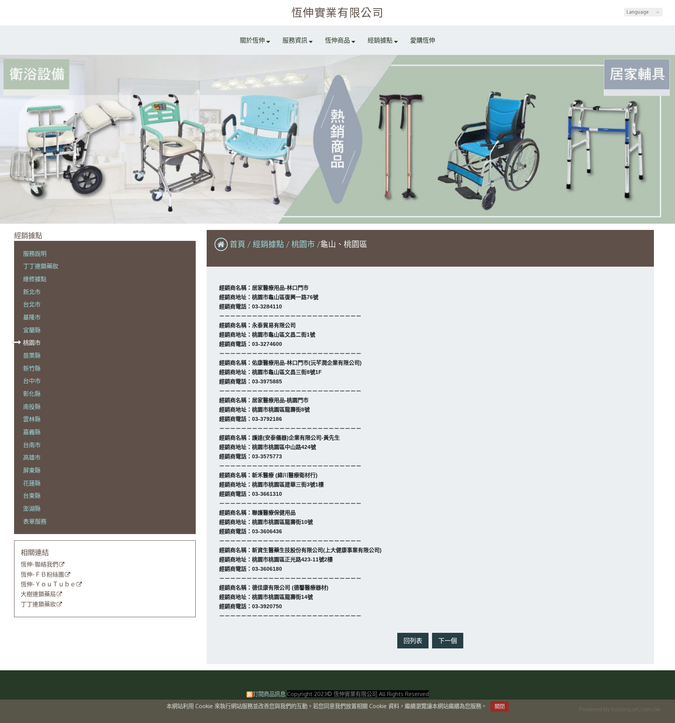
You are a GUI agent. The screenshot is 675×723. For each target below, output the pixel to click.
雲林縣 (32, 419)
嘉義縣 (32, 432)
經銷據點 (269, 244)
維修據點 (34, 279)
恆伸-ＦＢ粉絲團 (42, 574)
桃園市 (32, 342)
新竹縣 (32, 368)
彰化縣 (32, 393)
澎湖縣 (32, 508)
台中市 (32, 381)
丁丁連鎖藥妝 (40, 266)
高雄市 (32, 457)
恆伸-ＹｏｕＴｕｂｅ (48, 584)
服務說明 (34, 253)
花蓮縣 (32, 483)
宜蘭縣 (32, 330)
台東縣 (32, 495)
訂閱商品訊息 (269, 693)
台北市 (32, 304)
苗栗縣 (32, 355)
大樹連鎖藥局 (38, 594)
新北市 (32, 292)
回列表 (413, 641)
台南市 (32, 445)
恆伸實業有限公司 (337, 12)
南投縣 (32, 406)
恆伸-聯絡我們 (39, 564)
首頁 (237, 244)
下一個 (447, 641)
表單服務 (34, 521)
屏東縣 (32, 470)
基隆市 (32, 317)
